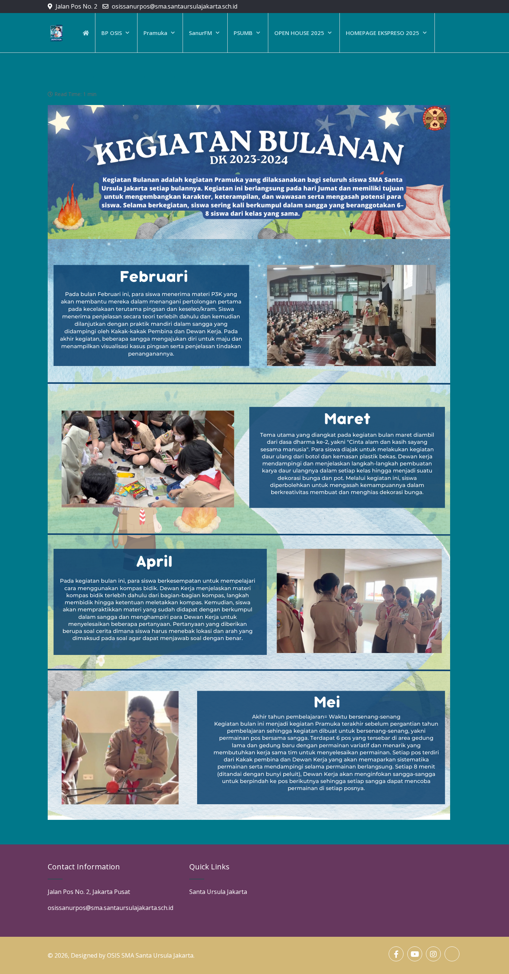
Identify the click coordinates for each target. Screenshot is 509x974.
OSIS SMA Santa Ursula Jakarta (150, 955)
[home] (86, 32)
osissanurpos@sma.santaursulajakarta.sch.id (174, 6)
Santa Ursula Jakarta (218, 892)
